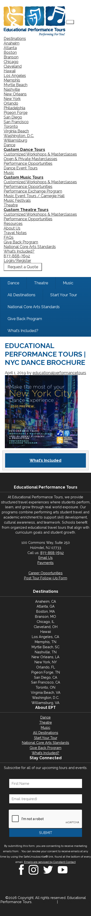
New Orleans (15, 94)
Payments (45, 563)
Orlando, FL (45, 667)
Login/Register (17, 260)
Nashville (12, 89)
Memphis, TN (45, 642)
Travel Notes (15, 233)
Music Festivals (17, 200)
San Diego (13, 117)
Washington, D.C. (19, 135)
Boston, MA (45, 611)
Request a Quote (23, 267)
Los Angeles (15, 75)
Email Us (45, 557)
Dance (9, 145)
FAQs (9, 237)
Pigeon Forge (15, 112)
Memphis (12, 80)
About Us (12, 228)
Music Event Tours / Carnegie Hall (34, 196)
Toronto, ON (45, 687)
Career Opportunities (45, 573)
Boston (10, 52)
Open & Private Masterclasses (30, 159)
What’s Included (45, 460)
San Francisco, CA (45, 682)
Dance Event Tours (21, 168)
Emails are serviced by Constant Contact (50, 862)
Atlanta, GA (46, 606)
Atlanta (10, 48)
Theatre (11, 205)
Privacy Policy (44, 902)
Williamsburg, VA (45, 703)
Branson (11, 57)
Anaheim (11, 43)
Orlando (11, 103)
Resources (13, 223)
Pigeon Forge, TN (45, 672)
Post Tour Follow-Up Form (45, 578)
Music (9, 172)
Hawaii (10, 71)
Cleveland (13, 66)
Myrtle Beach (15, 85)
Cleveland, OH (46, 627)
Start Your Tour (45, 738)
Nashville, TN (46, 652)
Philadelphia (14, 108)
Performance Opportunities (28, 163)
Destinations (15, 38)
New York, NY (45, 662)
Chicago (11, 61)
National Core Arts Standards (30, 246)
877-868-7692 (17, 256)
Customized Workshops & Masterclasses (40, 154)
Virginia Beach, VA (45, 692)
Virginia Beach (16, 131)
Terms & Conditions (75, 902)
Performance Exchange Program (33, 191)
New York (12, 98)
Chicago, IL (45, 622)
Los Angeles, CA (45, 637)
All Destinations (45, 733)
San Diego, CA (45, 677)
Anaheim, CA (45, 601)
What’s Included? (19, 251)
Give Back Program (21, 242)
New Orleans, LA (45, 657)
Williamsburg (15, 140)
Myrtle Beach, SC (45, 647)
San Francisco (16, 122)
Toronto (11, 126)
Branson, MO (45, 616)
